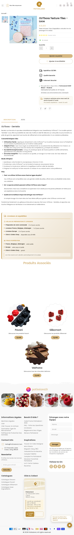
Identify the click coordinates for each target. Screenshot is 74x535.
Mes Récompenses (16, 5)
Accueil (3, 13)
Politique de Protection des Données (11, 434)
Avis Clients (28, 446)
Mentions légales (7, 421)
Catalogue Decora (8, 480)
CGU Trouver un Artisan (9, 426)
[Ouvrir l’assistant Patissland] (69, 525)
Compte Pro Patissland (32, 456)
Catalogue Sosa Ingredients (7, 488)
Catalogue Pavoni (8, 482)
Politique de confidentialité (61, 450)
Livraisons (28, 428)
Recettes (27, 466)
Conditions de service (59, 452)
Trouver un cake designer (33, 444)
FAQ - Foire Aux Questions (33, 425)
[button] (43, 35)
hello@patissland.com (13, 444)
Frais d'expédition (54, 28)
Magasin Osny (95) (31, 449)
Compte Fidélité (30, 454)
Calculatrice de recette (33, 451)
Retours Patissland (31, 433)
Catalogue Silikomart (9, 485)
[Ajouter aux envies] (4, 268)
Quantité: (42, 45)
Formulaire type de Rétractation (8, 429)
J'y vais (18, 337)
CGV (3, 424)
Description (10, 119)
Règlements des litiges (33, 430)
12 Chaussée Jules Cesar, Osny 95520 (11, 449)
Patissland (32, 532)
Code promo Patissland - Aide (33, 422)
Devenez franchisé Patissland (31, 460)
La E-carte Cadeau (31, 463)
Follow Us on (55, 462)
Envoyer (55, 444)
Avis (23, 119)
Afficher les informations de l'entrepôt (54, 92)
